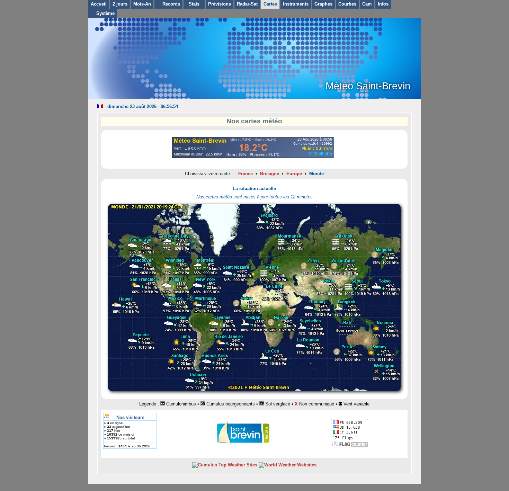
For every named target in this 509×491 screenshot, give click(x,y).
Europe (294, 173)
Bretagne (269, 173)
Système (105, 13)
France (245, 173)
